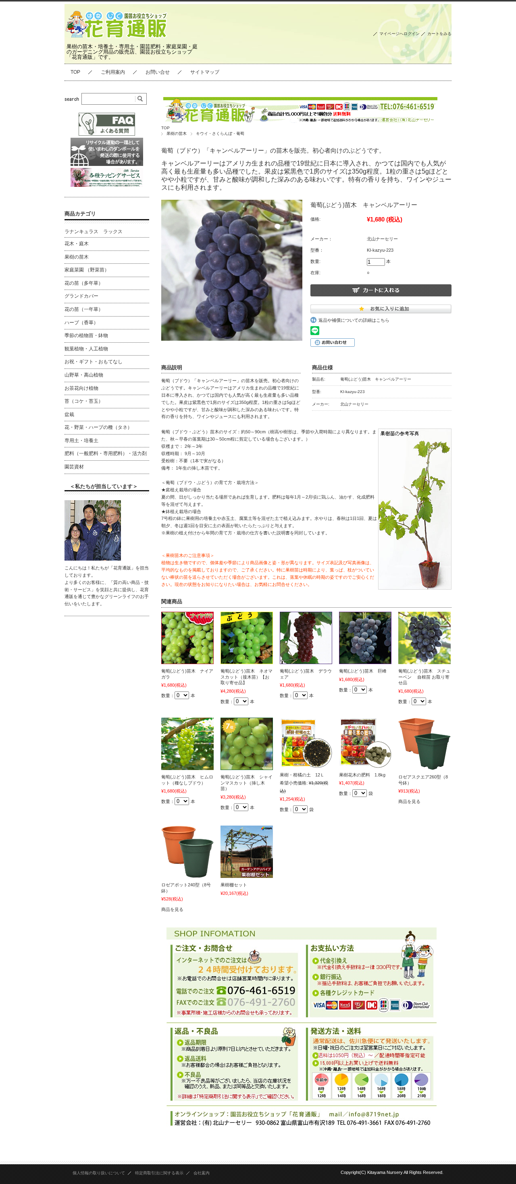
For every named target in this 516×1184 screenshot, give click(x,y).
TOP (75, 72)
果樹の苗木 (176, 133)
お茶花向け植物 (81, 388)
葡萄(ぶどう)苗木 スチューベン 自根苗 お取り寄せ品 (424, 677)
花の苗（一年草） (83, 309)
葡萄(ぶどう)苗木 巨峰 (363, 671)
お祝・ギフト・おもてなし (93, 361)
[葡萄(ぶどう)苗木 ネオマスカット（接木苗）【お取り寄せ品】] (247, 638)
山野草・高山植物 (83, 375)
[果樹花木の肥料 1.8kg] (365, 743)
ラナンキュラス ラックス (93, 231)
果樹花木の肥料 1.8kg (362, 774)
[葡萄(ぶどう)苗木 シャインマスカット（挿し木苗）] (247, 744)
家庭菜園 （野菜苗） (86, 270)
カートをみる (439, 33)
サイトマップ (204, 72)
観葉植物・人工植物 (86, 349)
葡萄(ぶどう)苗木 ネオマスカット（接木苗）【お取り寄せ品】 (247, 677)
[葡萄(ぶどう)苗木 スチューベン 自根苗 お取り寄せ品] (424, 638)
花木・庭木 (76, 243)
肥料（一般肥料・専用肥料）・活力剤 (105, 453)
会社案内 (202, 1173)
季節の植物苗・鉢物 (86, 335)
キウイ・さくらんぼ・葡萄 (220, 133)
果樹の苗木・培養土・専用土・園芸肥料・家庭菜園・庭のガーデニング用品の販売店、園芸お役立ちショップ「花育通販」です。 (132, 51)
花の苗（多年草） (83, 283)
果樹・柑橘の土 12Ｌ (302, 774)
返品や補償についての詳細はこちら (353, 320)
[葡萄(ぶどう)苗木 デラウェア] (306, 638)
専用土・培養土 (81, 440)
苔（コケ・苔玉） (83, 401)
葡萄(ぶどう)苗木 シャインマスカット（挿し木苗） (247, 782)
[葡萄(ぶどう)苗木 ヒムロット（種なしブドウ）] (187, 744)
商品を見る (409, 801)
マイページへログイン (399, 33)
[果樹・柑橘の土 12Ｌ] (306, 743)
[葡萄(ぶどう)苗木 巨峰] (365, 638)
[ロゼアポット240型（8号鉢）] (187, 852)
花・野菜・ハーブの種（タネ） (98, 427)
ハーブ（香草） (81, 322)
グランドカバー (81, 296)
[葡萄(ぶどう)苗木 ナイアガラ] (187, 638)
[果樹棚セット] (247, 852)
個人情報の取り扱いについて (99, 1173)
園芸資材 (74, 467)
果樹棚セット (234, 884)
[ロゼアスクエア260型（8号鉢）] (424, 744)
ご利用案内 (113, 72)
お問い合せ (158, 72)
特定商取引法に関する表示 (159, 1173)
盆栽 (69, 414)
